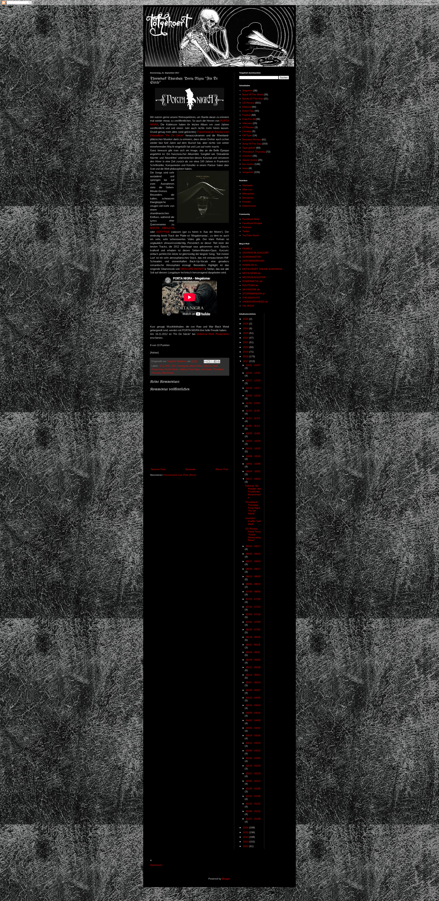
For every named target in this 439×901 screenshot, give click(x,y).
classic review (249, 160)
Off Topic (247, 135)
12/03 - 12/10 (253, 395)
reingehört (247, 172)
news (245, 168)
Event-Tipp (248, 110)
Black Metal (196, 366)
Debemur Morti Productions (213, 334)
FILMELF (247, 248)
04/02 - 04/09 (253, 720)
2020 (246, 347)
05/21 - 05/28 (253, 667)
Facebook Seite (250, 219)
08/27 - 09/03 (253, 561)
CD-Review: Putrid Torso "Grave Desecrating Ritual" (253, 534)
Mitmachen (248, 193)
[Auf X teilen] (212, 361)
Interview (247, 123)
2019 (246, 351)
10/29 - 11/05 (253, 433)
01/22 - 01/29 (253, 796)
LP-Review (248, 127)
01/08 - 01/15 (253, 811)
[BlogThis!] (208, 361)
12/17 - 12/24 (253, 380)
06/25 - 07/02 (253, 629)
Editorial (246, 106)
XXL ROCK (248, 305)
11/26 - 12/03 (253, 403)
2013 (246, 841)
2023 (246, 333)
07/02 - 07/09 (253, 622)
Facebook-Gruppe (252, 223)
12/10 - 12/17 (253, 388)
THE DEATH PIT (251, 297)
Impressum (156, 865)
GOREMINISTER (251, 256)
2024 (246, 328)
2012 (246, 846)
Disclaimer (248, 197)
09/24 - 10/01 (253, 471)
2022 (246, 337)
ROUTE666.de (250, 285)
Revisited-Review (251, 139)
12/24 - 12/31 (253, 372)
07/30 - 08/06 (253, 591)
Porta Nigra (194, 369)
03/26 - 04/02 (253, 728)
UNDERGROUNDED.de (255, 301)
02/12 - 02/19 (253, 773)
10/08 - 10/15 (253, 456)
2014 (246, 837)
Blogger (226, 878)
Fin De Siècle (171, 369)
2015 (246, 832)
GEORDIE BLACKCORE (255, 252)
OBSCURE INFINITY (192, 268)
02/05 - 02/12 (253, 781)
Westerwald (167, 373)
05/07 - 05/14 (253, 682)
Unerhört (247, 155)
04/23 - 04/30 (253, 697)
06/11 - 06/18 (253, 644)
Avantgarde (183, 366)
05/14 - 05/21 (253, 674)
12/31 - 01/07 (253, 365)
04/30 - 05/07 (253, 690)
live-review (248, 164)
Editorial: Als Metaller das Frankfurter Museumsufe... (253, 491)
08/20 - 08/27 (253, 568)
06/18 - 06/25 (253, 637)
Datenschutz (249, 205)
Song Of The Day (251, 143)
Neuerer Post (158, 469)
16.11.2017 (164, 366)
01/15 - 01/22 (253, 803)
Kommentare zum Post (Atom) (179, 475)
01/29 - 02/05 (253, 788)
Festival (246, 115)
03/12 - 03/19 (253, 743)
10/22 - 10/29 (253, 441)
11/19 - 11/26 (253, 410)
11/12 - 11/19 (253, 418)
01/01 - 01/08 (253, 818)
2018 (246, 356)
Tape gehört (248, 147)
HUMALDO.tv (249, 264)
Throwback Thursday (253, 151)
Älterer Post (221, 469)
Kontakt (246, 201)
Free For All (248, 119)
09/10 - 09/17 (253, 546)
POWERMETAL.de (252, 281)
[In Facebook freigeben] (215, 361)
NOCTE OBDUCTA (162, 228)
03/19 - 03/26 (253, 735)
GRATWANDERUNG (253, 260)
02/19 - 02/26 (253, 765)
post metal (206, 369)
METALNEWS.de (251, 273)
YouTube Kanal (250, 235)
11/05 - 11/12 (253, 425)
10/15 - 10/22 (253, 448)
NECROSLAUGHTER (253, 277)
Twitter (246, 231)
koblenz (183, 369)
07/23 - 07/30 (253, 599)
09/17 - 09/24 (253, 478)
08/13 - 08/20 (253, 576)
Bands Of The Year (252, 98)
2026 (246, 319)
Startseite (190, 469)
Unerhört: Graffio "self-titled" (253, 521)
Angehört (247, 90)
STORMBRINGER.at (253, 293)
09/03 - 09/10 (253, 553)
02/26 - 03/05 (253, 758)
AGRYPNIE (163, 231)
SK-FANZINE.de (251, 289)
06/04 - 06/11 (253, 652)
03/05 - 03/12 (253, 750)
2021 (246, 342)
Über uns (247, 189)
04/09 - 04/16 (253, 712)
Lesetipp (247, 131)
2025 (246, 323)
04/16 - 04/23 (253, 705)
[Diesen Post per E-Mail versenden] (205, 361)
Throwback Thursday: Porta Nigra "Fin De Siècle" (252, 508)
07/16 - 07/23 (253, 606)
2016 (246, 827)
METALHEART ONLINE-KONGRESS (262, 269)
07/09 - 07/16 (253, 614)
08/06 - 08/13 (253, 584)
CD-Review (248, 102)
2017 (173, 366)
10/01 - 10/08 (253, 463)
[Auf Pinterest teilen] (218, 361)
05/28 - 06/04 (253, 659)
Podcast (246, 227)
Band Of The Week (252, 94)
